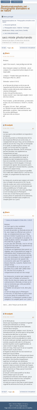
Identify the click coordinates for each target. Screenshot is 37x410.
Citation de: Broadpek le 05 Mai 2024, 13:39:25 (19, 220)
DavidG (25, 30)
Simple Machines (23, 406)
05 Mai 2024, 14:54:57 (8, 215)
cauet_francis (19, 30)
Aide (10, 404)
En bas (4, 48)
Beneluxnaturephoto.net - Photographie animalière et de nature (15, 8)
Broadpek (9, 125)
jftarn (7, 53)
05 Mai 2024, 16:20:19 (8, 317)
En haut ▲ (25, 404)
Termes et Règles (17, 404)
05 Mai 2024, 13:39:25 (8, 128)
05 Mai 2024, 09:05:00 (8, 56)
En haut (4, 392)
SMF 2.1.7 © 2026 (13, 406)
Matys (12, 30)
